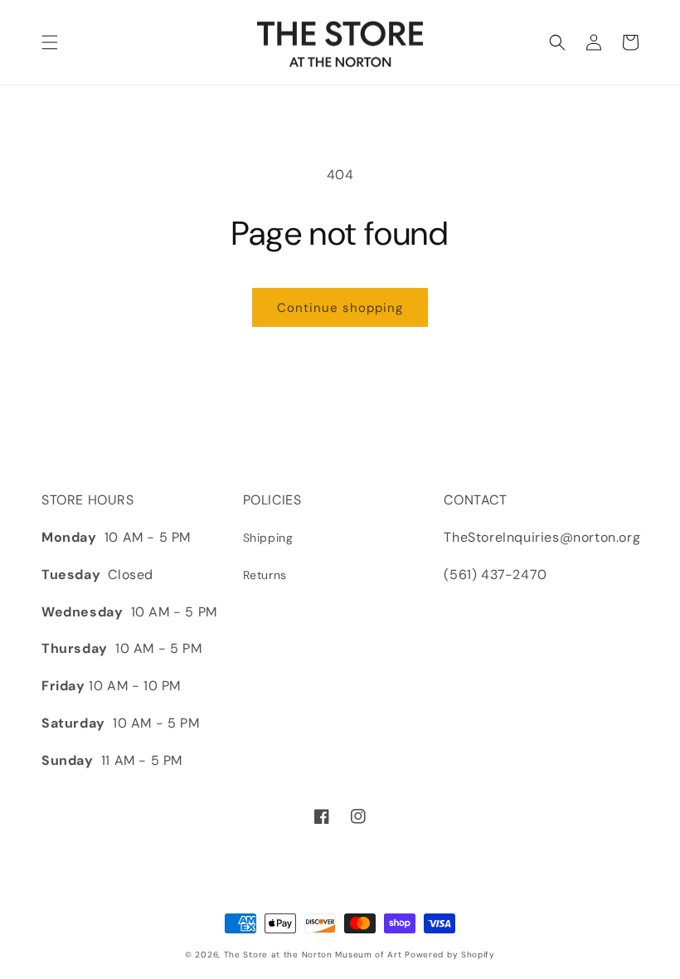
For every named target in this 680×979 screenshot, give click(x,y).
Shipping (268, 537)
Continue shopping (340, 308)
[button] (50, 42)
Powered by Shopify (450, 954)
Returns (265, 574)
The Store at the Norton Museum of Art (313, 954)
